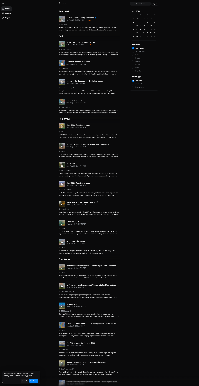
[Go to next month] (154, 11)
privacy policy (27, 376)
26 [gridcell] (133, 18)
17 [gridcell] (137, 29)
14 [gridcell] (151, 25)
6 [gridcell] (147, 22)
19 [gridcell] (144, 29)
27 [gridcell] (137, 18)
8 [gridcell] (154, 22)
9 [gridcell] (133, 25)
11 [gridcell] (140, 25)
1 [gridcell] (154, 18)
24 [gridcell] (137, 32)
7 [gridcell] (151, 22)
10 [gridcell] (137, 25)
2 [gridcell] (133, 22)
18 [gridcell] (140, 29)
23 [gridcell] (133, 32)
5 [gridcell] (144, 22)
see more (112, 30)
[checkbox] (133, 48)
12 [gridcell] (144, 25)
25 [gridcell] (140, 32)
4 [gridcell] (140, 22)
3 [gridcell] (147, 36)
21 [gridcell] (151, 29)
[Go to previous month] (151, 11)
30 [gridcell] (147, 18)
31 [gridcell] (151, 18)
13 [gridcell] (147, 25)
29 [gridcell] (144, 18)
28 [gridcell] (140, 18)
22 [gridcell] (155, 29)
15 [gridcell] (154, 25)
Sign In (155, 4)
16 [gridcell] (133, 29)
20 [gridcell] (147, 29)
